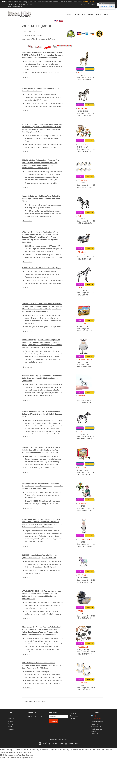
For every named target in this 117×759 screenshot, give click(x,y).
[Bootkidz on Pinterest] (35, 717)
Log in (83, 4)
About (106, 14)
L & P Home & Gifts (85, 359)
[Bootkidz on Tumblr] (41, 717)
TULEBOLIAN (83, 647)
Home (68, 14)
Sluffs (80, 72)
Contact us (11, 718)
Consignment (74, 716)
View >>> (80, 69)
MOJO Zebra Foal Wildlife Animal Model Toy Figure (41, 268)
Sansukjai (81, 395)
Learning (69, 45)
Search (10, 716)
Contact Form (97, 718)
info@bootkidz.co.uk (99, 716)
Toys (54, 46)
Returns (72, 719)
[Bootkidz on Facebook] (32, 717)
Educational (61, 45)
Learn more (91, 1)
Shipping (10, 724)
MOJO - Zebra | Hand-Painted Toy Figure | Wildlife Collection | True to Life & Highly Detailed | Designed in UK (42, 414)
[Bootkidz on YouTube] (44, 717)
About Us (10, 721)
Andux (80, 216)
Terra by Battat (83, 144)
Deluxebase (82, 503)
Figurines (38, 46)
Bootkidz (64, 739)
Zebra (30, 46)
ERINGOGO (82, 180)
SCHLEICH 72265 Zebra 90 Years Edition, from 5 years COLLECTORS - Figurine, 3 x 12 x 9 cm (40, 556)
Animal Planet (83, 108)
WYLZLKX (81, 611)
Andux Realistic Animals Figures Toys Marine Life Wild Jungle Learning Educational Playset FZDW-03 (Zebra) (41, 198)
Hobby (47, 47)
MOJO (80, 288)
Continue (85, 1)
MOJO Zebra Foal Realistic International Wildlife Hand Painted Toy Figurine (40, 89)
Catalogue (11, 729)
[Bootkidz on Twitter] (29, 717)
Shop (98, 14)
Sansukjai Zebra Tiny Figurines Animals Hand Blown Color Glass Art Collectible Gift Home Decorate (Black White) (42, 378)
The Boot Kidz (79, 14)
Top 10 (90, 14)
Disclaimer (73, 713)
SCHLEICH (82, 324)
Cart (93, 4)
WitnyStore (82, 252)
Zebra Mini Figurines (107, 6)
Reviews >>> (90, 69)
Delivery (10, 726)
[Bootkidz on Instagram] (38, 717)
